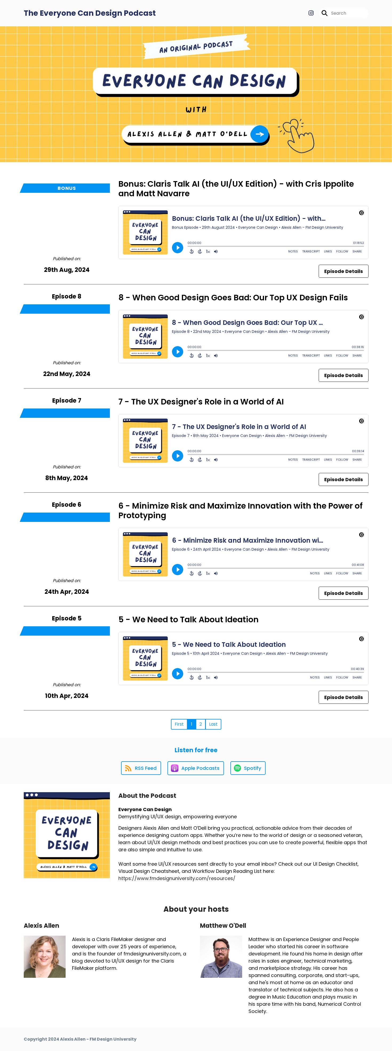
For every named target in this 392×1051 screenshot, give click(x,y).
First (179, 724)
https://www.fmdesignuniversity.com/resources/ (176, 878)
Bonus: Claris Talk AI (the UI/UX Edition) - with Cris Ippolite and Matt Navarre (236, 188)
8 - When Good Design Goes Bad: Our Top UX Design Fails (233, 297)
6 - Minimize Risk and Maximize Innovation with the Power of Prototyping (240, 510)
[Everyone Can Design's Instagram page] (311, 13)
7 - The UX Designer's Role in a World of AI (201, 401)
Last (213, 724)
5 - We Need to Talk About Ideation (188, 619)
